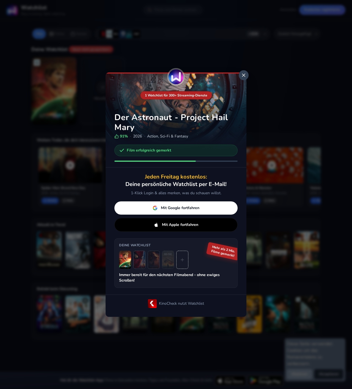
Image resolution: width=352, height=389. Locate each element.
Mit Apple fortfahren (180, 224)
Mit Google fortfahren (180, 207)
